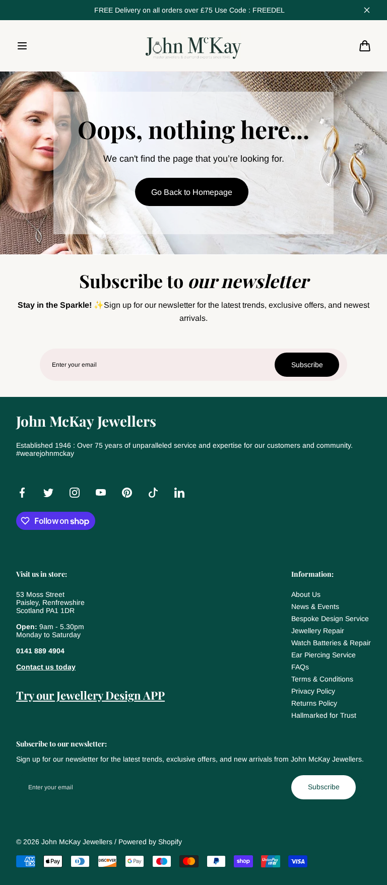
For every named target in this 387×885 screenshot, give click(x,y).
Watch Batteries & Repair (331, 643)
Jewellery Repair (317, 631)
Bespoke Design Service (330, 619)
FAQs (300, 667)
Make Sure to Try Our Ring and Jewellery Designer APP (189, 10)
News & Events (315, 606)
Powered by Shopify (150, 842)
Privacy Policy (313, 691)
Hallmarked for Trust (323, 715)
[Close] (367, 10)
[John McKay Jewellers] (193, 45)
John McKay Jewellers (76, 842)
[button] (22, 46)
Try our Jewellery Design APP (90, 695)
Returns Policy (314, 703)
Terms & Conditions (322, 679)
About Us (305, 594)
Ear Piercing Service (323, 655)
